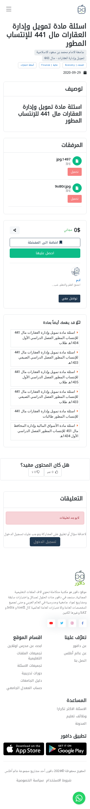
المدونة (81, 723)
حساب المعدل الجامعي (24, 688)
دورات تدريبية (32, 673)
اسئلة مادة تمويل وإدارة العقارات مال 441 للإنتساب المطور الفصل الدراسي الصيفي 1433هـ (46, 357)
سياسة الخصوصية (30, 780)
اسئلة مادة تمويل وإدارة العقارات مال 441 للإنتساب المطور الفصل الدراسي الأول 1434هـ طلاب (46, 337)
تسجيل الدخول (45, 541)
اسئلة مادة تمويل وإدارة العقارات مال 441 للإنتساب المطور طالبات (46, 414)
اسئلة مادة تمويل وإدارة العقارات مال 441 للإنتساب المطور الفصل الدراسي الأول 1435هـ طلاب (46, 377)
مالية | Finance (49, 65)
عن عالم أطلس (75, 653)
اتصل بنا (80, 660)
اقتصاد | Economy (74, 65)
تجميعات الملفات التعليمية (29, 656)
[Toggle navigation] (9, 9)
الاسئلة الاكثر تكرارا (72, 709)
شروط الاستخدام (58, 780)
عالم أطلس (11, 771)
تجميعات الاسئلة (29, 665)
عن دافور (80, 646)
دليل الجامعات (31, 680)
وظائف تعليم (76, 716)
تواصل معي (69, 298)
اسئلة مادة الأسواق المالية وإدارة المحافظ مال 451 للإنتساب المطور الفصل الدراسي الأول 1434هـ (46, 431)
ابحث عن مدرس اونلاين (25, 646)
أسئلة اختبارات (27, 65)
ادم (78, 280)
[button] (15, 230)
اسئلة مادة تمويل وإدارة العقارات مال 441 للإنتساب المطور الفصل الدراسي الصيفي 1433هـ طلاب (46, 396)
